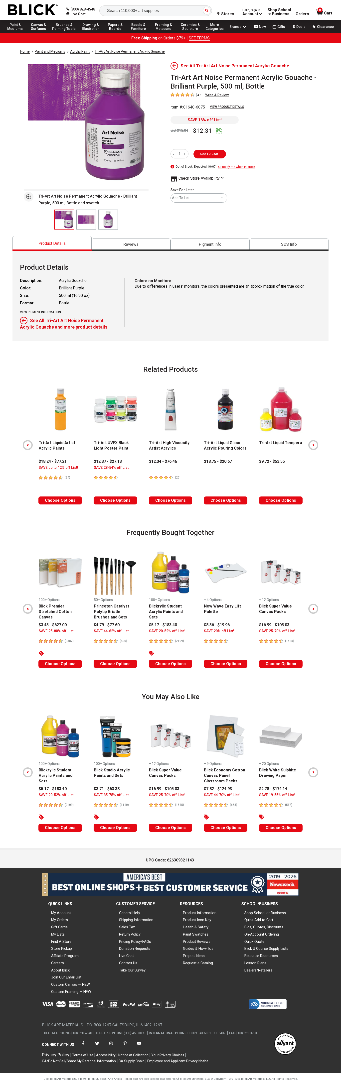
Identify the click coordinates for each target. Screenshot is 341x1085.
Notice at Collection (133, 1055)
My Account (61, 913)
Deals (301, 27)
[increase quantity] (185, 154)
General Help (129, 913)
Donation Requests (134, 948)
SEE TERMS (199, 38)
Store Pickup (61, 948)
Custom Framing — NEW (71, 991)
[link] (76, 14)
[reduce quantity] (174, 154)
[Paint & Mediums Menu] (17, 32)
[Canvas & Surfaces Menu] (39, 32)
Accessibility (106, 1055)
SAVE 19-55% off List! (277, 795)
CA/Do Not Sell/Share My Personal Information (79, 1061)
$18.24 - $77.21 (53, 461)
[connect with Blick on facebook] (83, 1046)
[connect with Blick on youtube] (139, 1046)
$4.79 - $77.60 (107, 624)
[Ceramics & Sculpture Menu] (190, 32)
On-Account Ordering (261, 934)
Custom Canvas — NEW (70, 984)
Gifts (281, 27)
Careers (57, 963)
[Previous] (28, 445)
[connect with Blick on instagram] (111, 1046)
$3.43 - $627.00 (53, 624)
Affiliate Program (65, 956)
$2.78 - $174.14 (273, 788)
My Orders (59, 920)
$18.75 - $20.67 (218, 461)
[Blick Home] (33, 10)
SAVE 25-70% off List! (277, 631)
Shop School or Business (265, 913)
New (262, 27)
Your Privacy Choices (167, 1055)
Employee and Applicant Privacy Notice (177, 1061)
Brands (235, 27)
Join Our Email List (66, 977)
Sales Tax (127, 927)
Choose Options (60, 500)
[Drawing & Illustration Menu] (90, 32)
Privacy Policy (55, 1054)
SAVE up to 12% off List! (58, 468)
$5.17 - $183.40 (163, 624)
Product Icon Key (197, 920)
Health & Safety (195, 927)
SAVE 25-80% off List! (56, 631)
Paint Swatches (195, 934)
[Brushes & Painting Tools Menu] (64, 32)
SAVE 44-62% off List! (112, 631)
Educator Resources (261, 956)
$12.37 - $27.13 (108, 461)
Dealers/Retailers (258, 970)
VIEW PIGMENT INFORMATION (40, 312)
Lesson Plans (255, 963)
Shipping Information (136, 920)
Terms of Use (82, 1055)
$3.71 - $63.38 (107, 788)
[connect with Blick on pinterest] (125, 1046)
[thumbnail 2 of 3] (86, 220)
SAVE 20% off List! (219, 631)
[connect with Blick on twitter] (97, 1046)
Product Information (199, 913)
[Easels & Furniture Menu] (139, 32)
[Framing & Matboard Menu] (163, 32)
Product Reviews (196, 941)
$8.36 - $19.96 (217, 624)
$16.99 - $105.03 (274, 624)
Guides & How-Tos (198, 948)
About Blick (60, 970)
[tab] (52, 243)
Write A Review (217, 95)
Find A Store (61, 941)
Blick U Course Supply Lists (266, 948)
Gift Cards (59, 927)
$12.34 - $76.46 (163, 461)
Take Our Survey (132, 970)
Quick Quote (254, 941)
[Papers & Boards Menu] (117, 32)
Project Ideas (194, 956)
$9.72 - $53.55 (272, 461)
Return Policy (130, 934)
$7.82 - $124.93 (218, 788)
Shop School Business (279, 12)
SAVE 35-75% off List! (112, 795)
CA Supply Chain (132, 1061)
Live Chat (126, 956)
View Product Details (227, 107)
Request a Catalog (198, 963)
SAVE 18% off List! (205, 120)
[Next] (313, 445)
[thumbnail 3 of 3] (108, 220)
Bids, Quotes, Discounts (263, 927)
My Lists (58, 934)
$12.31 (202, 130)
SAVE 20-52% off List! (167, 631)
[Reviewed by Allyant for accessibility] (285, 1044)
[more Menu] (214, 32)
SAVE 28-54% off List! (112, 468)
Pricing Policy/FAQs (135, 941)
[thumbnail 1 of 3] (64, 220)
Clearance (325, 27)
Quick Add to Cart (258, 920)
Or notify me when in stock (236, 167)
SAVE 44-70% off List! (222, 795)
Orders (302, 14)
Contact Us (128, 963)
